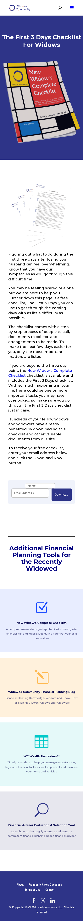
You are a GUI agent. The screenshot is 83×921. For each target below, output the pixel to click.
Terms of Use (32, 889)
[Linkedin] (53, 900)
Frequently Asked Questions (45, 884)
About (20, 884)
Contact (49, 889)
